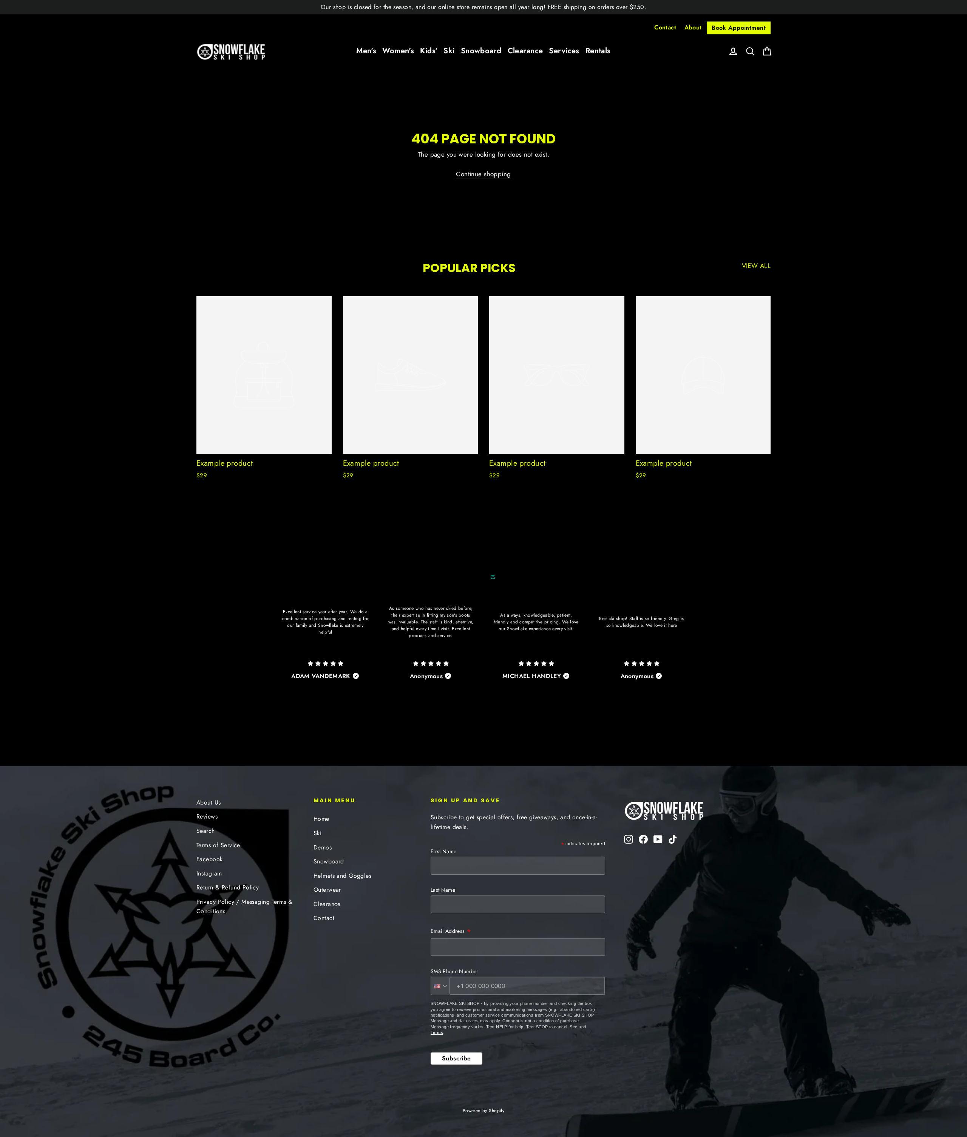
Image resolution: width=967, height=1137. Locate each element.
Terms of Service (218, 845)
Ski (448, 50)
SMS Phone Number (455, 971)
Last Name (443, 890)
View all (756, 265)
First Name (444, 851)
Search (205, 830)
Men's (366, 50)
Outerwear (327, 889)
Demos (323, 847)
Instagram (209, 873)
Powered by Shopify (484, 1110)
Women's (398, 50)
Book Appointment (739, 27)
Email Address (451, 931)
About (693, 27)
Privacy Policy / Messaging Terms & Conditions (244, 906)
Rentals (598, 50)
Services (564, 50)
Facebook (209, 859)
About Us (208, 802)
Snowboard (481, 50)
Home (321, 818)
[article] (325, 636)
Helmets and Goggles (342, 875)
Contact (665, 27)
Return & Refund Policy (227, 887)
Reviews (207, 816)
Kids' (428, 50)
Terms (437, 1032)
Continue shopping (483, 173)
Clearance (525, 50)
